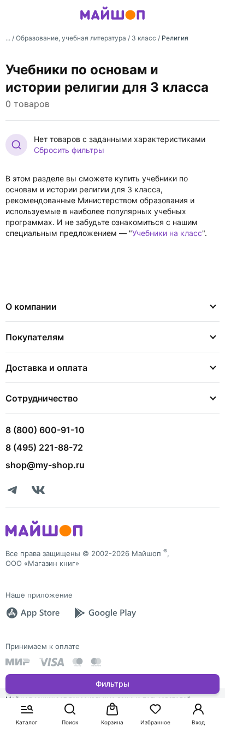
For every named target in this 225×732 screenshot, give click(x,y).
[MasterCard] (77, 662)
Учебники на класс (167, 233)
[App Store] (32, 612)
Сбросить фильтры (69, 150)
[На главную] (112, 21)
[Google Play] (105, 612)
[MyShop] (43, 535)
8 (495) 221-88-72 (44, 447)
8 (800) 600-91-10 (45, 429)
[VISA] (51, 662)
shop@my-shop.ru (45, 464)
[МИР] (18, 661)
